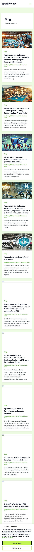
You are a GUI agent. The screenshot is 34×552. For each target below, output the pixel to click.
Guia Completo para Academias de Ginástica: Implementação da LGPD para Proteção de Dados (16, 358)
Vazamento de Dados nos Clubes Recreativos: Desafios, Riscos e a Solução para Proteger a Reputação (16, 58)
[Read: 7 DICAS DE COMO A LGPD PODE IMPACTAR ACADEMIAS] (17, 489)
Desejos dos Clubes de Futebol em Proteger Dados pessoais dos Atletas (15, 159)
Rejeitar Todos (17, 548)
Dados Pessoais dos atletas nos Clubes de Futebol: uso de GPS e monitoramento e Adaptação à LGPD (17, 307)
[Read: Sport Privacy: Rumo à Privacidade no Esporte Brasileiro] (17, 393)
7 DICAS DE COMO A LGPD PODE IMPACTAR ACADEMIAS (16, 505)
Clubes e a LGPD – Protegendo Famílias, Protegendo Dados (17, 458)
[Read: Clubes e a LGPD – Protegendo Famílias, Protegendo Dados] (17, 442)
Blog (5, 51)
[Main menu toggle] (30, 4)
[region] (17, 538)
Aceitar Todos (17, 543)
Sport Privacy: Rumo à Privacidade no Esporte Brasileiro (14, 411)
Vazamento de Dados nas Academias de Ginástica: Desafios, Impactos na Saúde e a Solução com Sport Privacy (17, 209)
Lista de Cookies (7, 537)
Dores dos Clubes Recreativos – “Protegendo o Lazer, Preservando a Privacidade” (17, 110)
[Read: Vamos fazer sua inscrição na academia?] (17, 242)
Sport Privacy (9, 3)
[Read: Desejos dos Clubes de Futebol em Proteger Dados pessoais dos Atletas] (17, 142)
